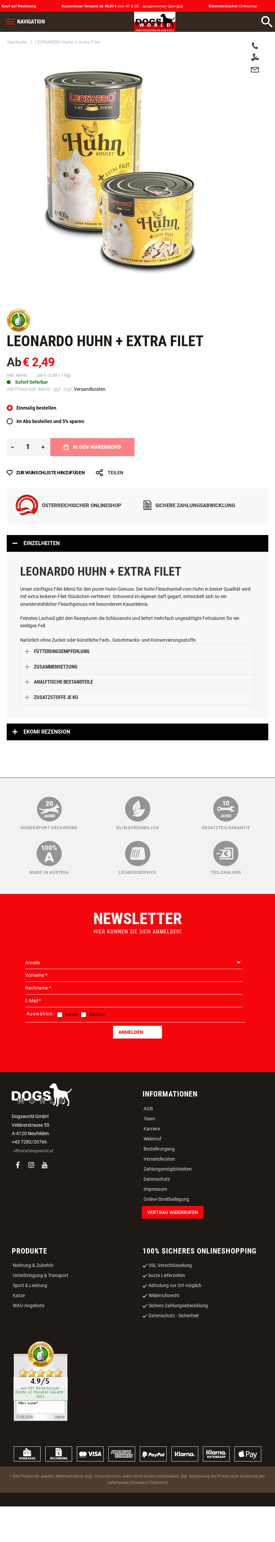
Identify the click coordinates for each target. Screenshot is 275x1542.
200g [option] (14, 417)
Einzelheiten (41, 576)
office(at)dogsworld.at (33, 1183)
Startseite (17, 42)
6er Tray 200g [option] (56, 417)
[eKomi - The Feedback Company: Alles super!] (40, 1414)
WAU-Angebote (28, 1338)
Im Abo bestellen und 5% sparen (50, 454)
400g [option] (31, 417)
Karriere (152, 1161)
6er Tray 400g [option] (91, 417)
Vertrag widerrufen (172, 1244)
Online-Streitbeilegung (166, 1231)
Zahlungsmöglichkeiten (168, 1201)
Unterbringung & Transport (40, 1308)
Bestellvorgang (159, 1181)
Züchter (97, 1047)
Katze (19, 1328)
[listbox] (137, 418)
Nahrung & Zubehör (33, 1297)
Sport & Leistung (30, 1318)
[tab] (137, 576)
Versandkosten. (90, 389)
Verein (71, 1047)
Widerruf (152, 1171)
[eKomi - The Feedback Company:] (18, 330)
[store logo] (154, 22)
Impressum (155, 1221)
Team (149, 1151)
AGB (148, 1141)
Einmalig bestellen (36, 440)
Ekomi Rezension (46, 764)
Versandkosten (159, 1191)
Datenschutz (157, 1211)
